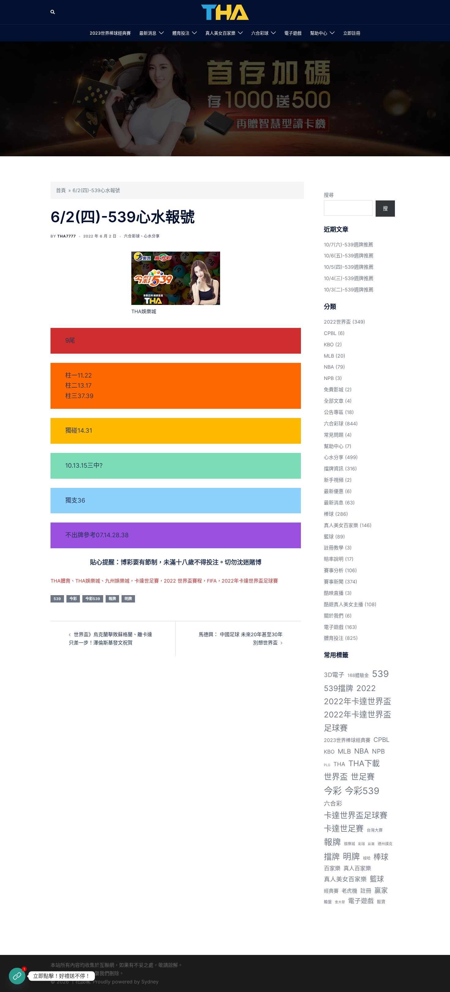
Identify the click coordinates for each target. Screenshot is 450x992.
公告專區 (333, 412)
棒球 (329, 514)
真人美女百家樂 (220, 33)
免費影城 (333, 389)
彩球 (361, 844)
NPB (329, 378)
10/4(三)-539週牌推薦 (348, 278)
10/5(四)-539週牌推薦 (348, 267)
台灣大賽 (375, 829)
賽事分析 (333, 570)
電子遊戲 (293, 33)
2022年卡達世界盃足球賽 (357, 721)
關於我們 (333, 616)
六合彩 (333, 803)
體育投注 (180, 33)
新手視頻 (333, 480)
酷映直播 (333, 593)
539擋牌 (338, 688)
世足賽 (363, 776)
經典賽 (331, 891)
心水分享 (152, 236)
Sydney (150, 982)
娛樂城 (349, 844)
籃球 (329, 537)
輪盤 (328, 901)
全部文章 (333, 401)
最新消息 (147, 33)
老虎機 (349, 891)
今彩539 (92, 598)
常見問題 (333, 435)
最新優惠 (333, 491)
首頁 (61, 190)
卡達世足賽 (344, 828)
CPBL (330, 333)
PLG (327, 765)
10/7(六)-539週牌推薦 (348, 244)
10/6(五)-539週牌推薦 (348, 256)
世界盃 (336, 776)
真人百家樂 (357, 868)
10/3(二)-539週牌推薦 (348, 290)
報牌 (112, 598)
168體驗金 (358, 675)
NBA (329, 367)
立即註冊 (351, 33)
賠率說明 (333, 559)
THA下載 (364, 763)
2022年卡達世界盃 (357, 701)
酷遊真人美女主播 (343, 604)
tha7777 (66, 236)
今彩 (73, 598)
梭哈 (366, 858)
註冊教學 (333, 548)
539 (57, 598)
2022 (366, 688)
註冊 (365, 890)
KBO (329, 344)
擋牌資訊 (333, 469)
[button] (53, 12)
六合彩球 (259, 33)
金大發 (340, 902)
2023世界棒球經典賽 (110, 33)
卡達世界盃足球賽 (356, 815)
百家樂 (332, 868)
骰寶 (381, 901)
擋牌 (332, 856)
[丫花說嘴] (225, 12)
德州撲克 (385, 844)
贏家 (381, 890)
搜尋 (329, 195)
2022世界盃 (337, 322)
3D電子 (334, 674)
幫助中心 (318, 33)
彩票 (371, 844)
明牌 (128, 598)
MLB (329, 356)
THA (339, 764)
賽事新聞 (333, 582)
